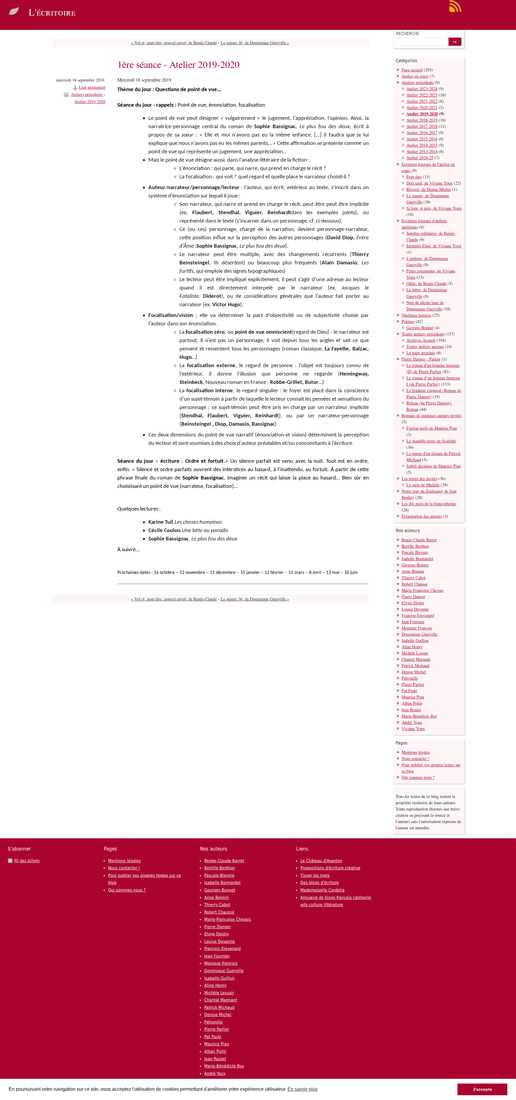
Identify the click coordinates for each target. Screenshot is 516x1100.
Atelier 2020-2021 (421, 107)
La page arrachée (420, 353)
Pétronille (410, 678)
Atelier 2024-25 (419, 157)
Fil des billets (27, 860)
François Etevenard (418, 615)
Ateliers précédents (87, 94)
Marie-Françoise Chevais (422, 590)
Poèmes (408, 321)
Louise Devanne (415, 609)
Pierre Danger (413, 596)
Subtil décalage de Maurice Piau (433, 466)
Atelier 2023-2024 (421, 88)
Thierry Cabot (414, 577)
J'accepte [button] (482, 1089)
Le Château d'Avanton (321, 860)
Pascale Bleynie (415, 552)
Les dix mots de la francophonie (429, 503)
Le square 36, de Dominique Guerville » (255, 42)
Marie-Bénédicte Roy (419, 716)
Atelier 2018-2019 (421, 120)
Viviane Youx (413, 728)
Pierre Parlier (413, 684)
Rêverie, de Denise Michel (428, 189)
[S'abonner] (455, 11)
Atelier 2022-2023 (421, 95)
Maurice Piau (413, 697)
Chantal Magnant (416, 659)
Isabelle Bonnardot (417, 558)
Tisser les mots (315, 875)
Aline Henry (412, 646)
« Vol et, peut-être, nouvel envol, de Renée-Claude (174, 42)
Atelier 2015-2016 (421, 139)
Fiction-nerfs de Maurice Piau (431, 428)
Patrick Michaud (415, 665)
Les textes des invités (419, 478)
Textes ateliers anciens (425, 346)
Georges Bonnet (419, 327)
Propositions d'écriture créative (330, 867)
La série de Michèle (423, 485)
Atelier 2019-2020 (89, 101)
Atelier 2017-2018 (421, 126)
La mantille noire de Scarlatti (431, 441)
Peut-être (414, 177)
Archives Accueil (420, 340)
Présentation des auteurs (422, 516)
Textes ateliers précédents (423, 334)
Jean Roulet (411, 710)
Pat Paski (409, 690)
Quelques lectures (416, 315)
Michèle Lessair (415, 653)
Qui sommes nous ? (418, 777)
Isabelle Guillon (415, 640)
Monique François (417, 628)
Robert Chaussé (415, 584)
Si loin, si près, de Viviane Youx (434, 208)
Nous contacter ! (415, 758)
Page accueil (412, 70)
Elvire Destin (413, 603)
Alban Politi (412, 703)
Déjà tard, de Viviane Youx (429, 183)
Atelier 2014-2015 (421, 145)
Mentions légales (416, 752)
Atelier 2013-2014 (421, 151)
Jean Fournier (413, 621)
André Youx (412, 722)
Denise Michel (414, 672)
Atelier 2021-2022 (421, 101)
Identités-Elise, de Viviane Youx (433, 246)
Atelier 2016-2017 (421, 132)
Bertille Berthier (415, 546)
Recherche (407, 33)
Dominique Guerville (419, 634)
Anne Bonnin (413, 571)
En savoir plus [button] (303, 1089)
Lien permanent (92, 87)
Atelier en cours (415, 76)
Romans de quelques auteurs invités (431, 415)
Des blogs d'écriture (319, 882)
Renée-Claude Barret (419, 540)
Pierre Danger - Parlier (421, 359)
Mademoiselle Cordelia (322, 890)
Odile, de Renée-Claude (426, 283)
